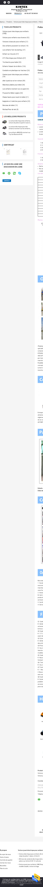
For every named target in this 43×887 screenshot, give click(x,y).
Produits (18, 13)
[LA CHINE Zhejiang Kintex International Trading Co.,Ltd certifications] (8, 152)
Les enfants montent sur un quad (14, 89)
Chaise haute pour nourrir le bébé (13, 97)
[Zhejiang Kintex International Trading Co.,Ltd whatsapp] (10, 173)
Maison (8, 13)
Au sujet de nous (31, 13)
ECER (21, 885)
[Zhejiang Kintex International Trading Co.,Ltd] (21, 9)
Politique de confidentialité (11, 879)
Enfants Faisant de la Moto (12, 66)
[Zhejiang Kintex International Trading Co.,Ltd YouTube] (8, 2)
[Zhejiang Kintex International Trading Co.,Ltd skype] (21, 173)
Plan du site (4, 868)
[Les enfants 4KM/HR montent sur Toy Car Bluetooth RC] (4, 133)
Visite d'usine (4, 857)
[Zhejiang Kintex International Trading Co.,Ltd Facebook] (5, 2)
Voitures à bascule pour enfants (13, 42)
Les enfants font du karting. (12, 50)
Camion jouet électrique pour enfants (15, 75)
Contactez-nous (5, 863)
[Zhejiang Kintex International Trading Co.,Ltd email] (5, 173)
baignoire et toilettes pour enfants (14, 101)
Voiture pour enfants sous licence (14, 38)
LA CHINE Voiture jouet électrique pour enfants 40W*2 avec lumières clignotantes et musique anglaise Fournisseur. (22, 880)
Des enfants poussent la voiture (13, 46)
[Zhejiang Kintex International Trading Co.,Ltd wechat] (15, 173)
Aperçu (2, 22)
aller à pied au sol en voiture (12, 81)
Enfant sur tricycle (9, 54)
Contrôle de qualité (6, 860)
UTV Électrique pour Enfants (12, 58)
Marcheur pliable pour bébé (12, 85)
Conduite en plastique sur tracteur (14, 70)
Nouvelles (3, 865)
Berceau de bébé (8, 105)
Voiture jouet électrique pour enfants (25, 22)
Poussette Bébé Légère (11, 93)
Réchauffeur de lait (9, 109)
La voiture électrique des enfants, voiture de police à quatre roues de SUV (20, 122)
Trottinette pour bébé (10, 62)
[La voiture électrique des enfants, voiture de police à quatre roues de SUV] (4, 121)
